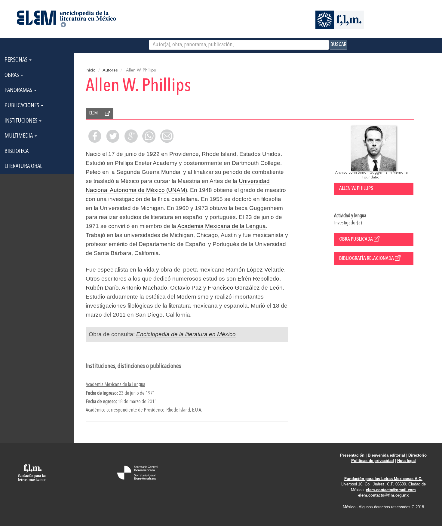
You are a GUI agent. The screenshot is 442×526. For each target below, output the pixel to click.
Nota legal (406, 460)
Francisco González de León (245, 287)
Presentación (352, 455)
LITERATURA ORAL (23, 166)
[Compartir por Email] (167, 136)
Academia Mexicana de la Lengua (221, 226)
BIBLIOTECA (17, 151)
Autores (110, 70)
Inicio (91, 70)
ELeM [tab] (93, 113)
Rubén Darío (102, 287)
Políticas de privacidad (372, 460)
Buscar (338, 44)
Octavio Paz (186, 287)
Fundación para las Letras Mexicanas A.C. (383, 478)
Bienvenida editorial (386, 455)
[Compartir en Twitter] (113, 136)
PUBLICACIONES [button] (22, 106)
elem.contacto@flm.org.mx (383, 495)
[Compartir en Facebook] (95, 136)
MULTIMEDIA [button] (19, 136)
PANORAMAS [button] (19, 90)
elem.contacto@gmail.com (391, 490)
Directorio (417, 455)
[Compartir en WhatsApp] (149, 136)
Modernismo (192, 296)
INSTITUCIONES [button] (21, 121)
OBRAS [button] (12, 75)
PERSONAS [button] (17, 60)
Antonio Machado (144, 287)
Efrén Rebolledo (258, 278)
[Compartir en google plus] (131, 136)
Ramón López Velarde (255, 269)
